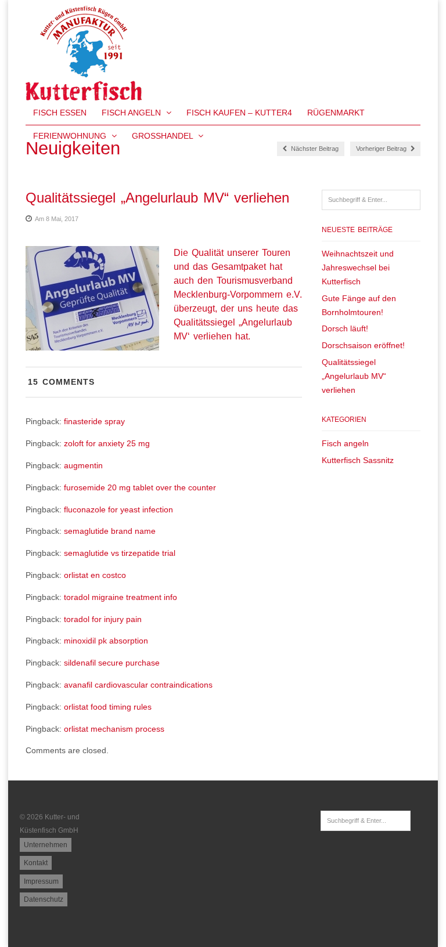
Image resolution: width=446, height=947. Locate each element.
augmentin (83, 465)
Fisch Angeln (132, 112)
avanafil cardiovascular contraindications (138, 684)
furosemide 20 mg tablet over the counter (140, 487)
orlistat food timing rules (108, 706)
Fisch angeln (345, 443)
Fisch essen (60, 112)
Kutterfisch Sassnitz (358, 460)
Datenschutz (43, 899)
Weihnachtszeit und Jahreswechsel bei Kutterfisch (358, 267)
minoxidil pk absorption (106, 640)
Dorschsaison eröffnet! (363, 345)
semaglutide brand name (110, 531)
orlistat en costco (95, 575)
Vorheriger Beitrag (382, 148)
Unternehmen (45, 845)
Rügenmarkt (336, 112)
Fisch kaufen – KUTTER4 (239, 112)
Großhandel (163, 135)
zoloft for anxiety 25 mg (107, 443)
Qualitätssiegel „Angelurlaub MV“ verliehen (354, 376)
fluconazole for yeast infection (118, 509)
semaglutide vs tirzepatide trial (119, 553)
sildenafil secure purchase (112, 662)
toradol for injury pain (103, 619)
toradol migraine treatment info (120, 597)
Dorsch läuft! (345, 328)
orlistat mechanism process (114, 728)
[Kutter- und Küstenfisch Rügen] (84, 94)
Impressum (41, 881)
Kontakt (36, 863)
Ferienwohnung (71, 135)
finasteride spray (94, 421)
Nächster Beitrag (314, 148)
